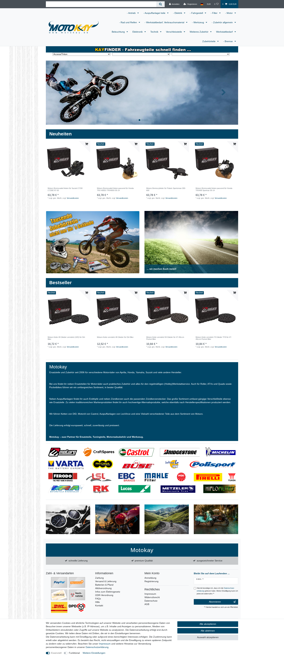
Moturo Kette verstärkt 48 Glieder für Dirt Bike (115, 337)
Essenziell (56, 653)
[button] (60, 93)
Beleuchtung (118, 31)
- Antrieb (131, 13)
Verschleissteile (174, 31)
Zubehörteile (209, 41)
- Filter (214, 13)
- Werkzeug (198, 22)
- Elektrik (178, 13)
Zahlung (99, 578)
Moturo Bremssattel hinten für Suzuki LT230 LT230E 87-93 (65, 189)
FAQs (98, 598)
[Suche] (160, 4)
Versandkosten (73, 198)
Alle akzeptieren (208, 624)
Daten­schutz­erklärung (97, 647)
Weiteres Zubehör (199, 31)
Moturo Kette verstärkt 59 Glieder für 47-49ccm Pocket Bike (165, 338)
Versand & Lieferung (105, 581)
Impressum (150, 594)
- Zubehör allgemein (222, 22)
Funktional (74, 653)
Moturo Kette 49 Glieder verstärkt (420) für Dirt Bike (66, 338)
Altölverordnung (103, 588)
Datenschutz (150, 600)
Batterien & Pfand (104, 584)
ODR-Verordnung (104, 595)
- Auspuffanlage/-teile (154, 13)
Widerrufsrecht (152, 597)
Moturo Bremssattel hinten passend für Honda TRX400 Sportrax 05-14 (214, 189)
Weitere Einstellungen (94, 653)
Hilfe (97, 602)
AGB (146, 604)
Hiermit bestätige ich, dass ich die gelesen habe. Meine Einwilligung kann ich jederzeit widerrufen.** (217, 591)
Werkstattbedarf (224, 31)
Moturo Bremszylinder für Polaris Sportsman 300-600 (166, 189)
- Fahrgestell (197, 13)
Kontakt (99, 605)
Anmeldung (150, 578)
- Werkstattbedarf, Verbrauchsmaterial (165, 22)
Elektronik (137, 31)
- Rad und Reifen (128, 22)
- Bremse (228, 41)
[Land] (202, 4)
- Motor (229, 13)
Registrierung (151, 581)
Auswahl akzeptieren (208, 637)
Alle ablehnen (208, 630)
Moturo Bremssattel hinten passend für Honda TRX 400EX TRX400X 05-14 (115, 189)
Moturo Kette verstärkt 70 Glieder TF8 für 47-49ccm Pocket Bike (214, 338)
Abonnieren (215, 601)
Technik (154, 31)
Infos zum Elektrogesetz (107, 591)
